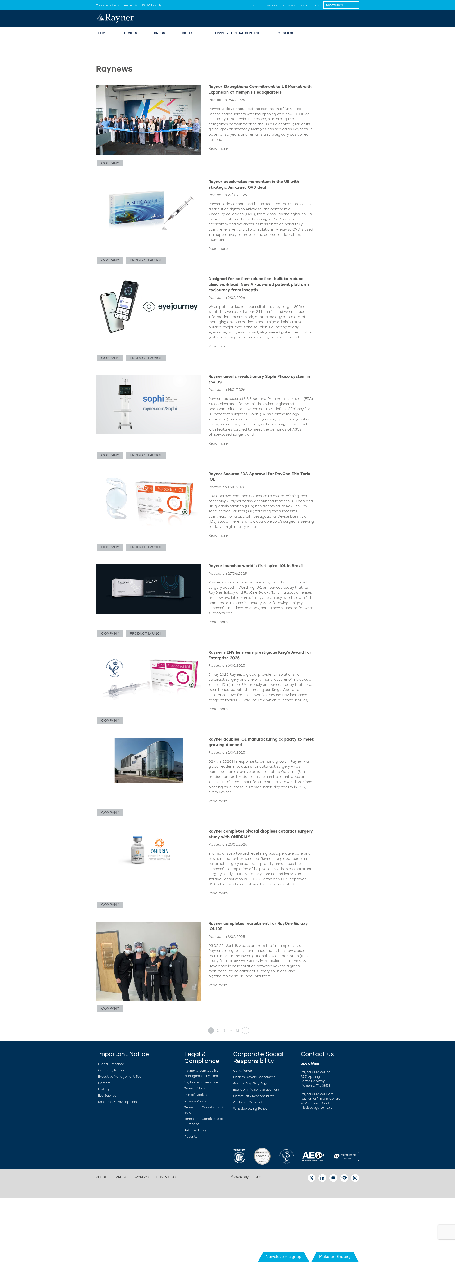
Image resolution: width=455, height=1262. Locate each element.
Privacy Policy (195, 1101)
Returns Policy (195, 1130)
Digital (188, 33)
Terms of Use (194, 1088)
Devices (130, 33)
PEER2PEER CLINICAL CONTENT (235, 33)
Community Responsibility (253, 1096)
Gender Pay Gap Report (252, 1083)
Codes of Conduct (248, 1102)
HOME (102, 33)
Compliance (242, 1070)
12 (237, 1030)
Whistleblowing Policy (250, 1108)
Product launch (146, 260)
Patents (190, 1136)
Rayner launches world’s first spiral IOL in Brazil (256, 566)
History (103, 1089)
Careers (271, 5)
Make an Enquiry (335, 1256)
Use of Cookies (196, 1095)
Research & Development (118, 1101)
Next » (244, 1030)
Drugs (159, 33)
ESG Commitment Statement (256, 1089)
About (254, 5)
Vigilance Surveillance (201, 1082)
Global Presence (111, 1064)
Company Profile (111, 1070)
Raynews (289, 5)
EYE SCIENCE (286, 33)
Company (110, 163)
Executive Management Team (121, 1076)
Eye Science (107, 1095)
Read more (218, 148)
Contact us (310, 5)
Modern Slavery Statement (254, 1077)
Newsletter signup (283, 1256)
